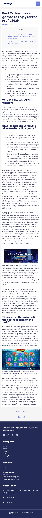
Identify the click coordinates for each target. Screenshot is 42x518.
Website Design (8, 472)
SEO (4, 467)
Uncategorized (7, 24)
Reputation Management (11, 477)
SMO (4, 470)
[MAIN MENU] (38, 4)
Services (6, 451)
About (5, 449)
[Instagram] (12, 435)
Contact (5, 453)
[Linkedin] (17, 435)
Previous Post (21, 411)
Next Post (21, 417)
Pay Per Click (7, 474)
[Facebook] (4, 435)
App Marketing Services (11, 479)
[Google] (8, 435)
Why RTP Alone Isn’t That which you (20, 34)
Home (5, 446)
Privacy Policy (7, 456)
